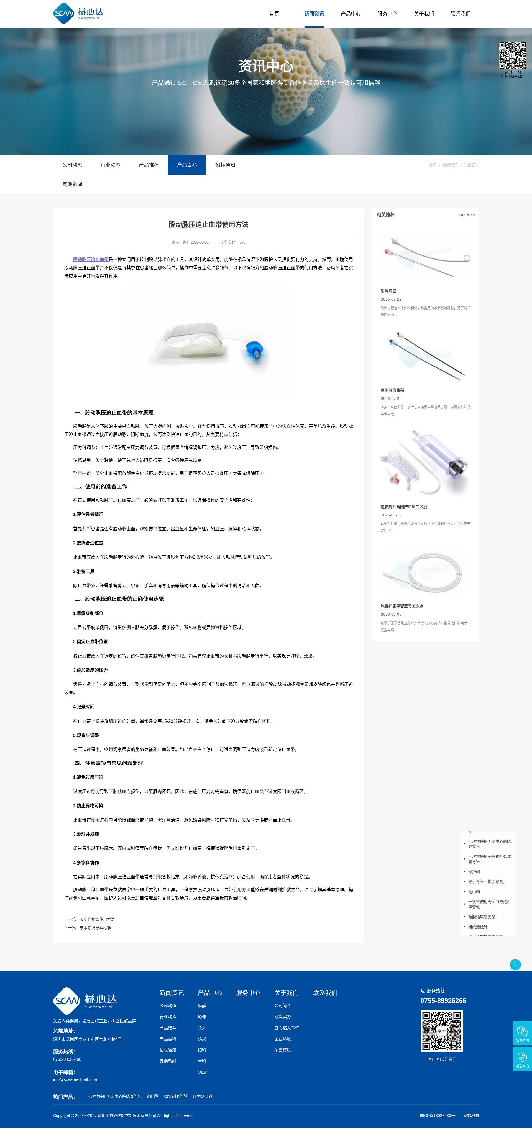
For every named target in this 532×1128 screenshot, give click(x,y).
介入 (202, 1027)
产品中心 (351, 14)
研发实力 (282, 1016)
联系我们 (460, 14)
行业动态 (111, 165)
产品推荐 (149, 165)
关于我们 (424, 14)
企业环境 (282, 1038)
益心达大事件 (286, 1027)
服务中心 (387, 14)
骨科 (202, 1061)
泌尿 (202, 1038)
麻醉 (202, 1005)
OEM (203, 1072)
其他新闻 (72, 184)
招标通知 (225, 165)
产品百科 (187, 165)
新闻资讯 (314, 14)
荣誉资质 (282, 1050)
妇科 (202, 1050)
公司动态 (72, 165)
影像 (202, 1016)
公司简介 (282, 1005)
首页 (274, 14)
